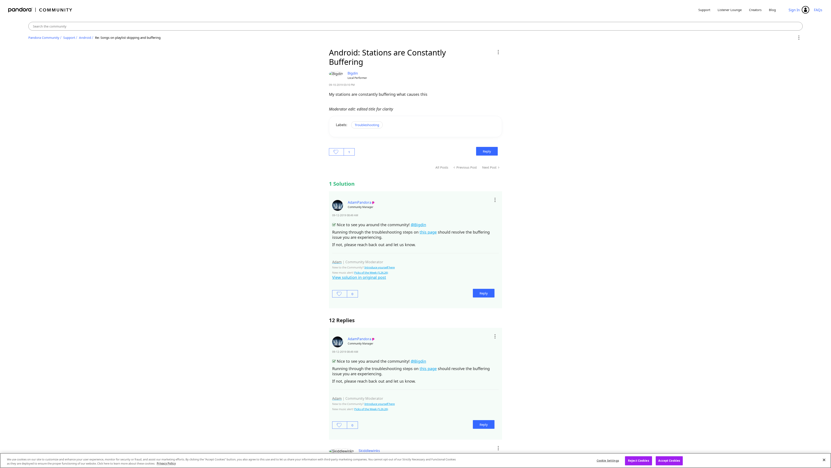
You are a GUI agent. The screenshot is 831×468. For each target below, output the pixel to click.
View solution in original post (359, 277)
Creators (755, 10)
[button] (498, 52)
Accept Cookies (669, 461)
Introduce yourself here (379, 267)
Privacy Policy (166, 463)
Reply (487, 151)
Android (85, 37)
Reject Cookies (638, 461)
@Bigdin (418, 224)
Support (704, 10)
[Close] (824, 460)
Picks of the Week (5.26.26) (371, 273)
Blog (772, 10)
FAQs (818, 10)
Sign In (794, 10)
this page (428, 232)
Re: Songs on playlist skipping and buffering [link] (128, 37)
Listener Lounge (730, 10)
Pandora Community (40, 9)
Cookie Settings (608, 461)
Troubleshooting (367, 125)
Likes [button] (336, 151)
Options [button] (799, 38)
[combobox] (415, 26)
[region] (415, 460)
